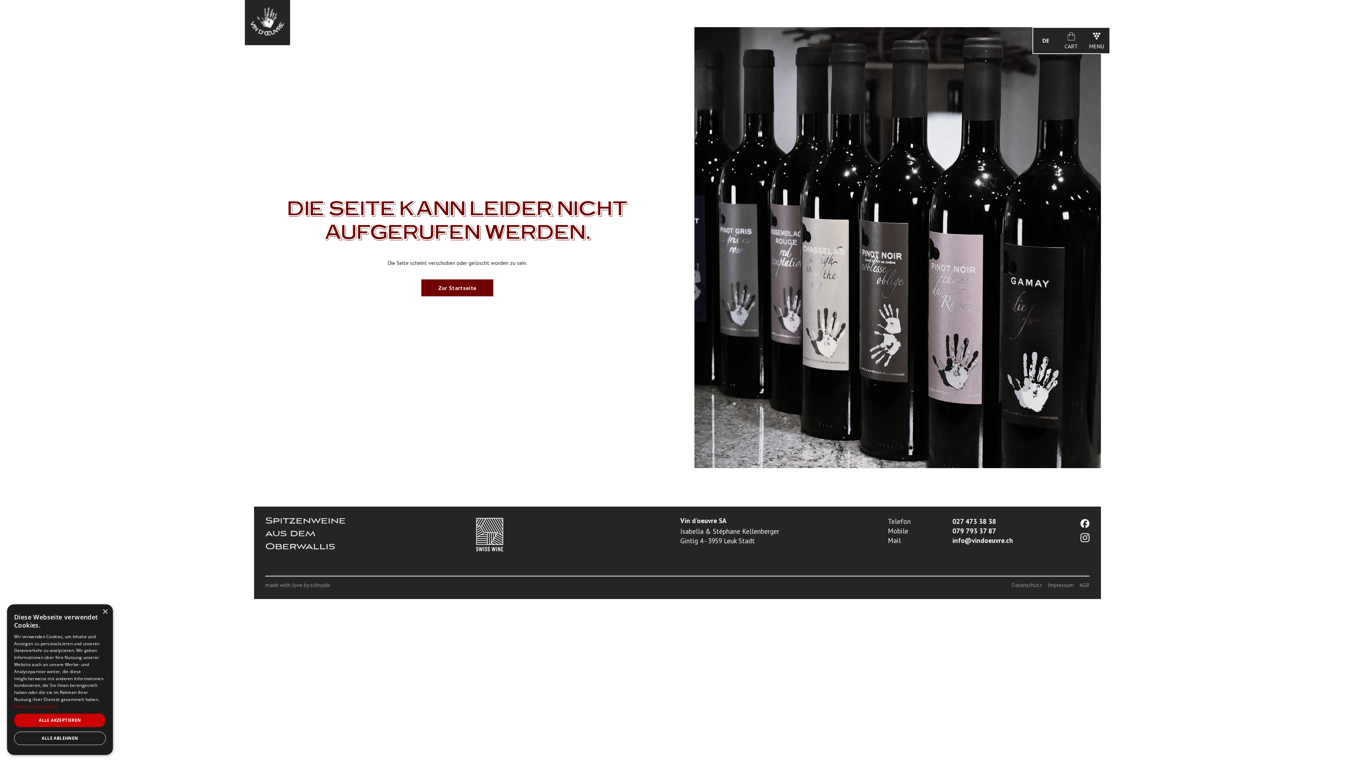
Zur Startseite (457, 287)
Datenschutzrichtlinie (36, 706)
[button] (1045, 40)
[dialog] (60, 679)
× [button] (105, 612)
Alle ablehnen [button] (60, 738)
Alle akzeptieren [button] (60, 720)
